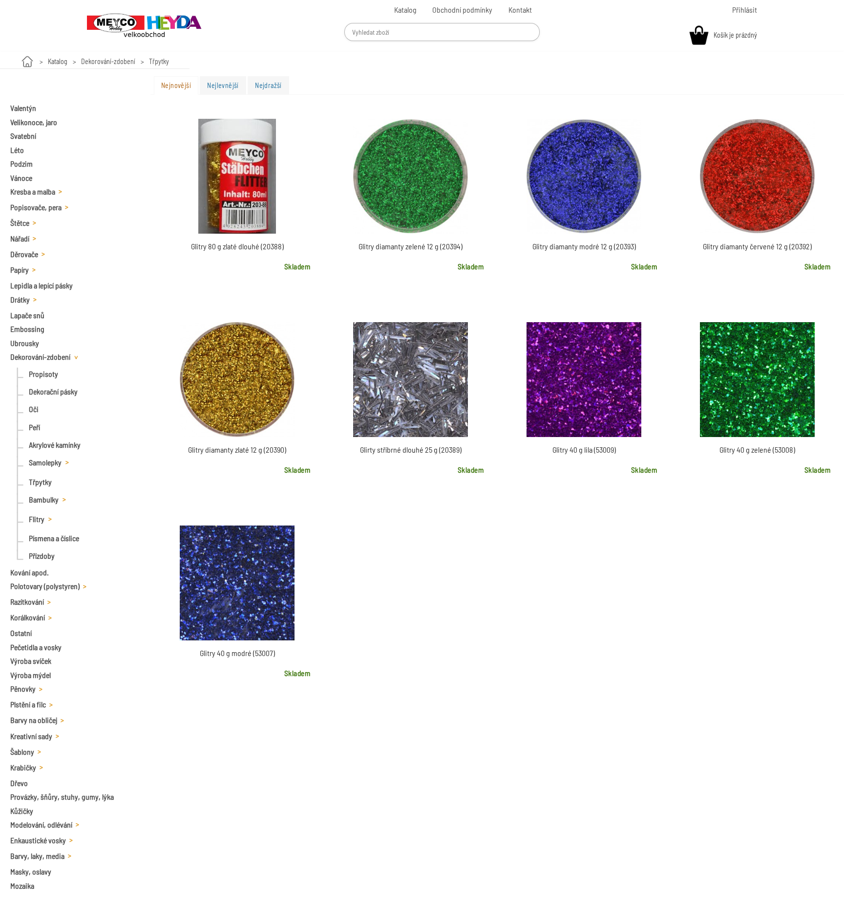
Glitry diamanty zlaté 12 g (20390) (237, 449)
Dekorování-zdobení (108, 61)
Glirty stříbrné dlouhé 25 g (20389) (411, 449)
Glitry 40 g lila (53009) (584, 449)
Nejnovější (176, 85)
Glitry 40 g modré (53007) (237, 653)
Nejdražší (268, 85)
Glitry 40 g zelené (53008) (757, 449)
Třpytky (159, 61)
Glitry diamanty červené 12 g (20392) (757, 246)
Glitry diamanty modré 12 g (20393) (584, 246)
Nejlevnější (222, 85)
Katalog (57, 61)
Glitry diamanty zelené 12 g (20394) (411, 246)
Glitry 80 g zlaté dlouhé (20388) (237, 246)
